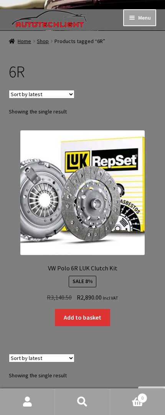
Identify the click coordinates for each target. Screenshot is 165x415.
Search (82, 402)
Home (24, 41)
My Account (27, 402)
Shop (43, 41)
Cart (127, 395)
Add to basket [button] (82, 317)
